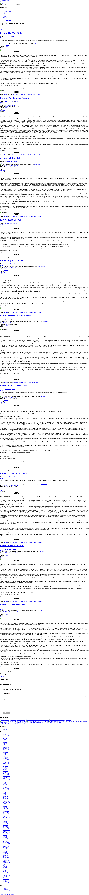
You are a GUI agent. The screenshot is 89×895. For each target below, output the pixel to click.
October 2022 (6, 778)
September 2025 (6, 738)
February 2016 (6, 871)
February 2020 (6, 811)
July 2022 (5, 782)
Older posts (3, 29)
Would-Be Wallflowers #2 (9, 105)
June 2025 (5, 742)
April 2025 (5, 744)
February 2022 (6, 788)
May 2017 (5, 852)
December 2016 (6, 858)
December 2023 (6, 762)
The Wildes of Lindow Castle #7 (10, 165)
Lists (4, 12)
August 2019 (5, 818)
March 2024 (5, 758)
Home (4, 10)
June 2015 (5, 876)
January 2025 (6, 747)
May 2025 (5, 743)
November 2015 (6, 875)
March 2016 (5, 870)
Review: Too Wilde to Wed (12, 604)
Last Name (5, 706)
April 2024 (5, 757)
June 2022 (5, 783)
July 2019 (5, 820)
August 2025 (5, 739)
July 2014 (5, 880)
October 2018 (6, 831)
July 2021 (5, 792)
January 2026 (6, 735)
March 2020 (5, 810)
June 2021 (5, 793)
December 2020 (6, 799)
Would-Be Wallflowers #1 (9, 322)
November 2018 (6, 830)
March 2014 (5, 881)
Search (1, 4)
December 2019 (6, 813)
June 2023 (5, 768)
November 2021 (6, 791)
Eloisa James (36, 43)
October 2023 (6, 763)
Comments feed (6, 890)
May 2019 (5, 822)
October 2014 (6, 879)
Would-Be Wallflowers (28, 94)
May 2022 (5, 784)
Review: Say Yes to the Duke (13, 385)
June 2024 (5, 754)
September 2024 (6, 751)
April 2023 (5, 771)
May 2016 (5, 867)
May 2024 (5, 756)
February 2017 (6, 856)
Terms (7, 18)
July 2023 (5, 767)
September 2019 (6, 817)
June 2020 (5, 806)
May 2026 (5, 734)
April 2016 (5, 869)
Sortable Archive (6, 13)
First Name (5, 699)
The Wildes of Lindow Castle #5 (10, 397)
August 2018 (5, 833)
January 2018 (6, 842)
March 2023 (5, 772)
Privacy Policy (9, 20)
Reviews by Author (7, 11)
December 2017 (6, 843)
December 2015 (6, 874)
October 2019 (6, 816)
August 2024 (5, 752)
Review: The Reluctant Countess (15, 98)
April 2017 (5, 853)
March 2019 (5, 825)
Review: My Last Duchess (12, 260)
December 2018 (6, 828)
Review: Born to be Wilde (12, 545)
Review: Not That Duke (11, 33)
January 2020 (6, 812)
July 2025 (5, 740)
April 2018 (5, 838)
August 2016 (5, 864)
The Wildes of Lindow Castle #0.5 (11, 267)
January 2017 (6, 857)
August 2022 (5, 781)
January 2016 (6, 872)
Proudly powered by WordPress (7, 894)
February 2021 (6, 797)
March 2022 (5, 787)
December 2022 (6, 776)
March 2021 (5, 796)
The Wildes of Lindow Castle (29, 216)
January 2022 (6, 789)
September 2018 (6, 832)
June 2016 (5, 866)
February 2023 (6, 773)
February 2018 (6, 841)
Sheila (13, 36)
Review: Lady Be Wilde (11, 219)
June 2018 (5, 836)
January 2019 (6, 827)
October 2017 (6, 846)
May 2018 (5, 837)
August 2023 (5, 766)
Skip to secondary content (5, 1)
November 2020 (6, 801)
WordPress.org (6, 892)
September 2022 (6, 779)
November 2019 (6, 815)
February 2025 (6, 745)
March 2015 (5, 877)
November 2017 (6, 845)
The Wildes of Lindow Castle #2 (10, 611)
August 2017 (5, 848)
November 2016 (6, 860)
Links (4, 15)
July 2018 (5, 835)
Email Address (6, 693)
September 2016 (6, 862)
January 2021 (6, 798)
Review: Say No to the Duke (13, 473)
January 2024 (6, 761)
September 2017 (6, 847)
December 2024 (6, 748)
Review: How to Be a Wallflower (15, 315)
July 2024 (5, 753)
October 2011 (6, 882)
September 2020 (6, 802)
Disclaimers (5, 17)
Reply (36, 382)
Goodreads (2, 48)
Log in (4, 888)
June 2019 (5, 821)
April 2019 (5, 823)
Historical (6, 46)
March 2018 (5, 840)
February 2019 (6, 826)
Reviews (6, 94)
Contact (4, 16)
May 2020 (5, 807)
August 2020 (5, 803)
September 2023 (6, 764)
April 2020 (5, 808)
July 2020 (5, 805)
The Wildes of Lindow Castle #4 (10, 485)
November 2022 (6, 777)
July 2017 (5, 850)
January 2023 (6, 774)
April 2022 (5, 786)
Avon (7, 45)
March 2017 (5, 855)
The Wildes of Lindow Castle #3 (10, 552)
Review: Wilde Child (10, 158)
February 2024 (6, 759)
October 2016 (6, 861)
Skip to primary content (5, 0)
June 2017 (5, 851)
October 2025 (6, 737)
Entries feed (5, 889)
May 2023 (5, 769)
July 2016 (5, 865)
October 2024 (6, 749)
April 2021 (5, 794)
